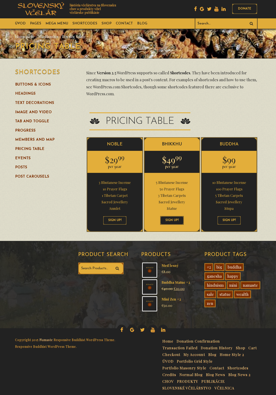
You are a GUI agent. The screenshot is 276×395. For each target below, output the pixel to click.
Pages (35, 23)
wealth (242, 294)
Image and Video (33, 112)
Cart (252, 347)
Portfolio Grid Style (195, 361)
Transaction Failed (180, 347)
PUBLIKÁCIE (213, 381)
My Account (194, 354)
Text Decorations (34, 103)
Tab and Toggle (32, 121)
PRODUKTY (187, 381)
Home (167, 340)
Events (23, 158)
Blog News (215, 374)
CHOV (168, 381)
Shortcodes (84, 23)
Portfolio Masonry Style (184, 367)
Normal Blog (191, 374)
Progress (25, 130)
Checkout (171, 354)
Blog (142, 23)
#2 (209, 267)
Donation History (217, 347)
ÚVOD (20, 23)
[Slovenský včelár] (42, 8)
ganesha (214, 276)
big (219, 267)
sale (210, 294)
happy (232, 276)
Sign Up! (114, 220)
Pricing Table (29, 149)
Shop (106, 23)
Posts (21, 167)
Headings (25, 94)
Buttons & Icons (33, 84)
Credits (169, 374)
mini (233, 285)
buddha (234, 267)
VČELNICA (224, 387)
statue (225, 294)
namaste (250, 285)
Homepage (24, 36)
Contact (124, 23)
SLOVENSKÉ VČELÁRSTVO (186, 387)
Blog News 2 (239, 374)
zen (210, 303)
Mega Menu (56, 23)
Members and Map (35, 140)
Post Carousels (32, 176)
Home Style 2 (232, 354)
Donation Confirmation (198, 340)
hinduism (215, 285)
